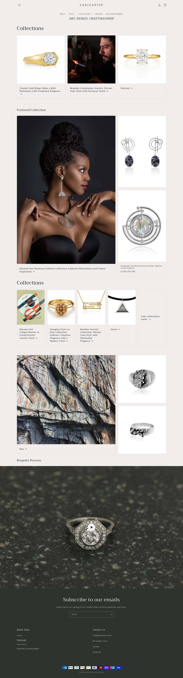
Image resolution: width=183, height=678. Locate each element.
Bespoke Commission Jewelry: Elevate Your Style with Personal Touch (91, 90)
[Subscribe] (111, 614)
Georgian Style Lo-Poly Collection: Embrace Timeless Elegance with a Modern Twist (60, 335)
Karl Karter (87, 672)
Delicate (125, 88)
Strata (114, 329)
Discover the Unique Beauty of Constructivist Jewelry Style (29, 334)
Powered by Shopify (97, 672)
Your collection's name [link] (150, 318)
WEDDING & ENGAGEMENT (28, 649)
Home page (21, 640)
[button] (19, 5)
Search (20, 636)
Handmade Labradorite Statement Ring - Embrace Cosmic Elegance (141, 267)
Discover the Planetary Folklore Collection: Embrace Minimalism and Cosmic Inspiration (62, 270)
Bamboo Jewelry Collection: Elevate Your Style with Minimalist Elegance (90, 335)
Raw (21, 449)
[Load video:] (91, 527)
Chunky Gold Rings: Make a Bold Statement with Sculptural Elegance (39, 90)
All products (22, 644)
